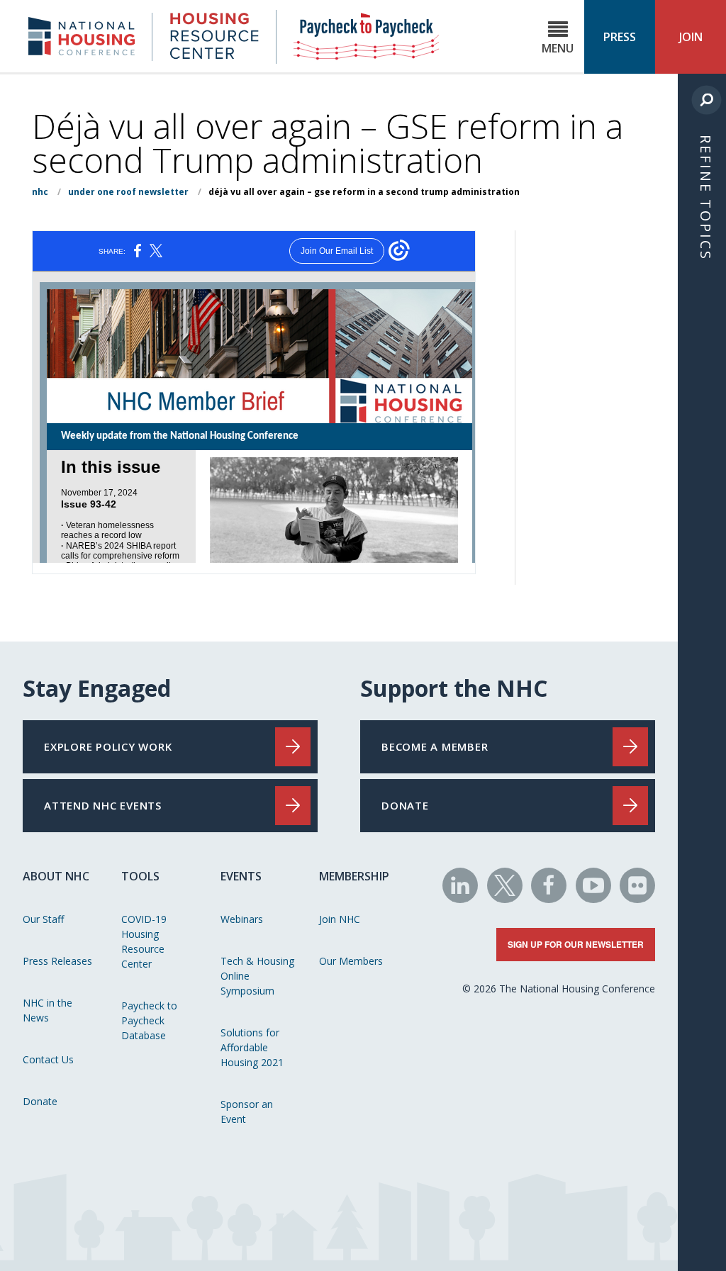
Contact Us (48, 1059)
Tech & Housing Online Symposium (257, 975)
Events (241, 876)
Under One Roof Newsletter (128, 192)
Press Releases (57, 961)
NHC (40, 192)
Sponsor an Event (246, 1111)
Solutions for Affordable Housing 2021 (252, 1047)
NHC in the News (47, 1010)
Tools (140, 876)
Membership (354, 876)
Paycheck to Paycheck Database (149, 1020)
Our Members (351, 961)
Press (619, 37)
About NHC (56, 876)
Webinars (241, 919)
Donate (40, 1101)
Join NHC (339, 919)
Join (691, 37)
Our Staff (43, 919)
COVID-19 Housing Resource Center (144, 941)
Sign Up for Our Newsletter (576, 944)
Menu (558, 48)
